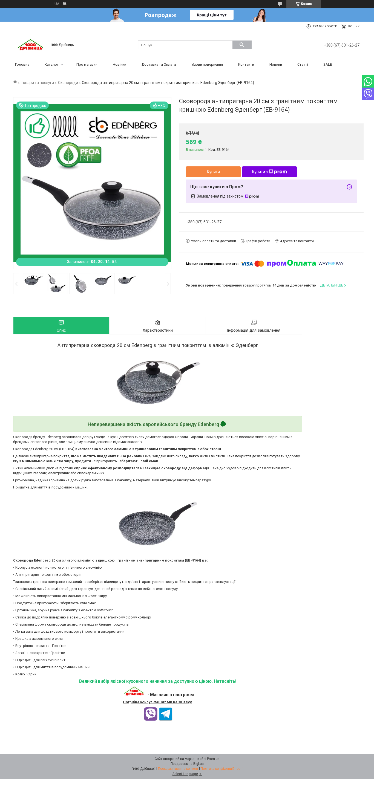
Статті (302, 64)
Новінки (119, 64)
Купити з (260, 172)
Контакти (246, 64)
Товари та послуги (37, 82)
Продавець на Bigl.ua (187, 764)
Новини (275, 64)
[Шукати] (242, 45)
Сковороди (68, 82)
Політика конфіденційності (222, 769)
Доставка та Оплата (159, 64)
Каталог (51, 64)
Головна (22, 64)
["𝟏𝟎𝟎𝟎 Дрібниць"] (31, 44)
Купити (213, 172)
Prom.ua (213, 759)
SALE (327, 64)
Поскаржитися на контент (178, 769)
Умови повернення (207, 64)
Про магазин (86, 64)
